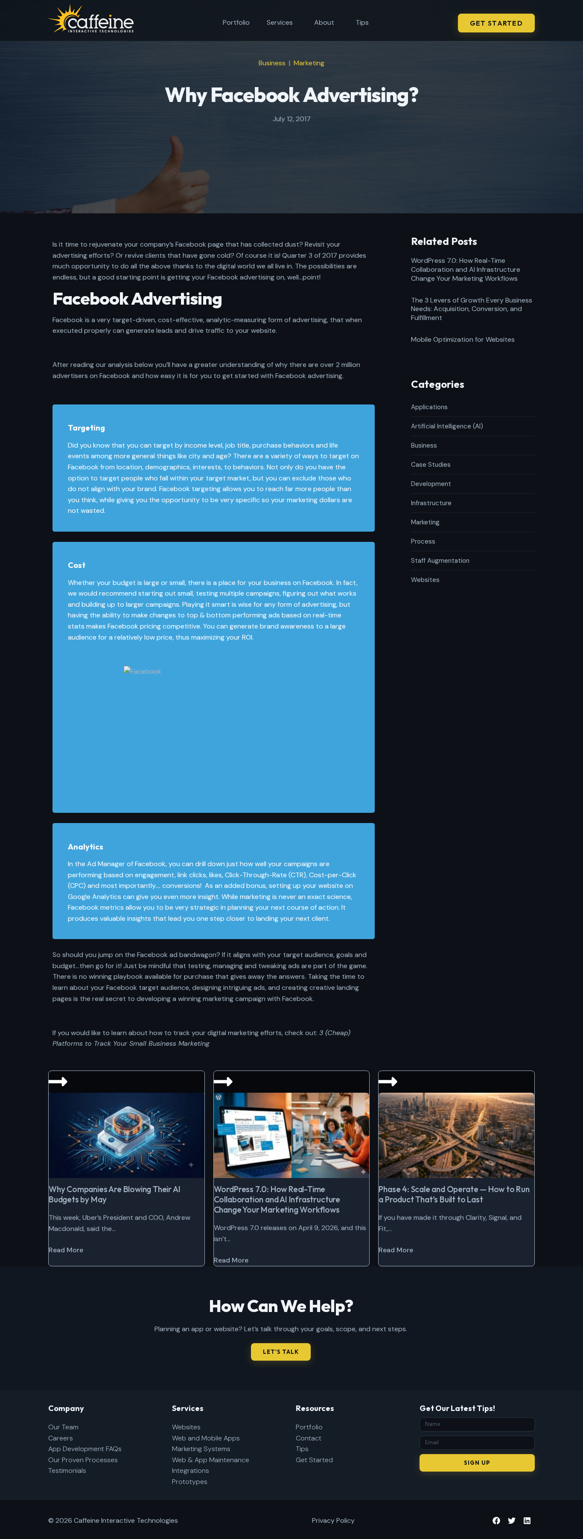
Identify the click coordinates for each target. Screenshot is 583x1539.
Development (431, 484)
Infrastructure (431, 503)
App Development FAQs (85, 1448)
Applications (429, 407)
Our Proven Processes (83, 1459)
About (324, 22)
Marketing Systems (201, 1448)
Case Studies (431, 464)
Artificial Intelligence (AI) (447, 426)
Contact (308, 1438)
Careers (60, 1438)
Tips (362, 22)
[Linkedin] (527, 1520)
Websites (425, 580)
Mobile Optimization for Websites (463, 339)
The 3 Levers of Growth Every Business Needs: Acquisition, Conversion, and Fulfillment (471, 309)
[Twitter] (511, 1520)
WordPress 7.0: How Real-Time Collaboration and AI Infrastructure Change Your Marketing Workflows (465, 269)
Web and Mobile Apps (206, 1438)
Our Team (63, 1427)
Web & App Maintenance (210, 1459)
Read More (66, 1249)
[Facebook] (496, 1520)
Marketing (309, 62)
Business (272, 62)
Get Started (314, 1459)
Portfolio (236, 22)
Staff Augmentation (440, 560)
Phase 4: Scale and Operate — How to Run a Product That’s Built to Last (454, 1194)
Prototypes (189, 1481)
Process (423, 541)
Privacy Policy (333, 1520)
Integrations (190, 1470)
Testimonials (67, 1470)
